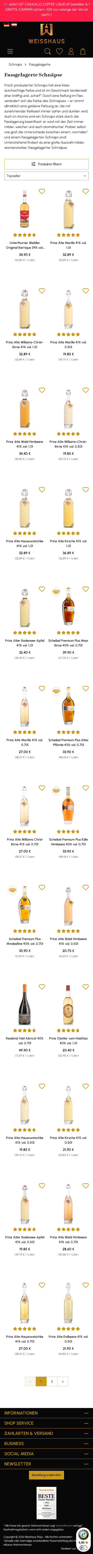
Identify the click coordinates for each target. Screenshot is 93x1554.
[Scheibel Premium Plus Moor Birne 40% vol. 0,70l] (68, 606)
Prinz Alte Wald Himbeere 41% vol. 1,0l (24, 444)
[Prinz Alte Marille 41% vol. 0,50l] (68, 308)
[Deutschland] (6, 24)
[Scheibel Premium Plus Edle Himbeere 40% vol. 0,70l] (68, 805)
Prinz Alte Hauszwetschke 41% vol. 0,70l (24, 1339)
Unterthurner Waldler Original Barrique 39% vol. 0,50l (24, 245)
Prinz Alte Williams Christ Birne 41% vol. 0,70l (24, 842)
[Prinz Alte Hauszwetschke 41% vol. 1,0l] (24, 507)
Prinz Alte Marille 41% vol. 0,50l (68, 344)
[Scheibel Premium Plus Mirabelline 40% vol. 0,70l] (24, 905)
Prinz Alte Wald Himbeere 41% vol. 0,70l (68, 1239)
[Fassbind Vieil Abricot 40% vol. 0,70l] (24, 1004)
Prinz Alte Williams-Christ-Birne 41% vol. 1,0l (24, 344)
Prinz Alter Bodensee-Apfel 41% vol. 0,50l (24, 1239)
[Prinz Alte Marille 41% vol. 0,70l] (24, 706)
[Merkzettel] (59, 50)
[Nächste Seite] (62, 1381)
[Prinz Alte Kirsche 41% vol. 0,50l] (68, 1104)
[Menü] (10, 50)
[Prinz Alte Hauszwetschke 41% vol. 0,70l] (24, 1302)
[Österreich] (14, 24)
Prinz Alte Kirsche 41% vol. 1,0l (68, 543)
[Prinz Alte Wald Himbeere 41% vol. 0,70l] (68, 1203)
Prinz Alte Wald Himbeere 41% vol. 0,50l (68, 941)
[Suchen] (48, 50)
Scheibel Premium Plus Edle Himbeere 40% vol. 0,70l (68, 842)
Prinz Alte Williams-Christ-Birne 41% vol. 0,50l (68, 444)
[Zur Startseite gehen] (46, 33)
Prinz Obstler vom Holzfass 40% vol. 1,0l (68, 1040)
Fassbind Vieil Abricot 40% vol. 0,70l (24, 1040)
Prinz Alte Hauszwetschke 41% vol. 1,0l (24, 543)
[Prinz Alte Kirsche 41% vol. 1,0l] (68, 507)
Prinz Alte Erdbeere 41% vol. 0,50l (68, 1339)
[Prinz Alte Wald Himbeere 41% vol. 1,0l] (24, 408)
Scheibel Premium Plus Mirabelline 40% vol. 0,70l (24, 941)
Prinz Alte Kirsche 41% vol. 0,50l (68, 1140)
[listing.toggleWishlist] (42, 192)
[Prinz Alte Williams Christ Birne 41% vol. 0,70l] (24, 805)
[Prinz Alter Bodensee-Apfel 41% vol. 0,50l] (24, 1203)
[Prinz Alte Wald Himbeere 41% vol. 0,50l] (68, 905)
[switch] (83, 1547)
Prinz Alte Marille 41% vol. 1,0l (68, 245)
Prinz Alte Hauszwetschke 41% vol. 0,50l (24, 1140)
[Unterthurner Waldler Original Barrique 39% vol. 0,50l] (24, 209)
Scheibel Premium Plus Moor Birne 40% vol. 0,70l (68, 643)
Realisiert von (68, 1548)
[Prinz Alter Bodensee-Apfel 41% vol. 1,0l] (24, 606)
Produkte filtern (49, 164)
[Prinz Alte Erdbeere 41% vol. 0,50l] (68, 1302)
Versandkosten (64, 1525)
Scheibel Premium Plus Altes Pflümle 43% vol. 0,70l (68, 742)
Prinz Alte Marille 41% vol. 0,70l (24, 742)
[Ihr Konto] (71, 50)
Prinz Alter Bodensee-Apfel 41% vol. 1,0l (24, 643)
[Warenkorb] (83, 50)
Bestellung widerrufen (46, 1475)
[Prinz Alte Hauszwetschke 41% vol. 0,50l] (24, 1104)
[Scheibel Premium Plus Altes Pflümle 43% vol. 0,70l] (68, 706)
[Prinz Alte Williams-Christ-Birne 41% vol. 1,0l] (24, 308)
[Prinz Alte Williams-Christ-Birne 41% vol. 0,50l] (68, 408)
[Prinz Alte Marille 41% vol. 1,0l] (68, 209)
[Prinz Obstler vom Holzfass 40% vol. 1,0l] (68, 1004)
